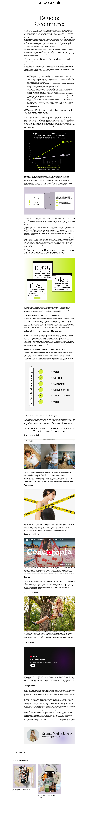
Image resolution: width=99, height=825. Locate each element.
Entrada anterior (20, 752)
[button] (21, 2)
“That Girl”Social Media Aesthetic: (47, 795)
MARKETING (15, 793)
